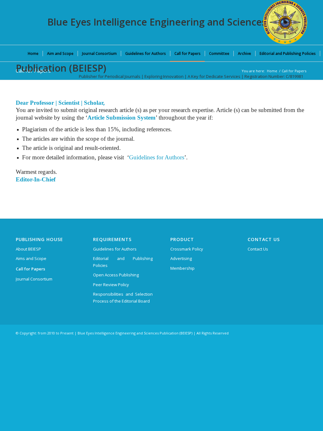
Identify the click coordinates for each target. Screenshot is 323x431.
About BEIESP (28, 249)
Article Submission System (121, 117)
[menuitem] (33, 53)
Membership (182, 268)
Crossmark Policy (186, 249)
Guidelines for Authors (156, 157)
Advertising (181, 258)
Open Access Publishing (116, 275)
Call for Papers (30, 269)
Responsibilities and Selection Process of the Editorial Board (123, 297)
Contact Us (258, 249)
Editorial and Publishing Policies (123, 262)
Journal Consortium (34, 279)
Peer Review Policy (111, 284)
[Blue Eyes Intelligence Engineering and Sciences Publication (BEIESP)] (285, 22)
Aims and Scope (31, 258)
